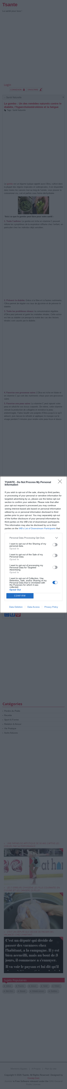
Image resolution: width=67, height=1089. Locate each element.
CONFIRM (20, 596)
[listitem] (33, 537)
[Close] (61, 482)
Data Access (33, 607)
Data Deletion (16, 607)
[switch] (55, 544)
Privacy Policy (51, 607)
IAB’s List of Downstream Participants (37, 528)
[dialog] (33, 544)
